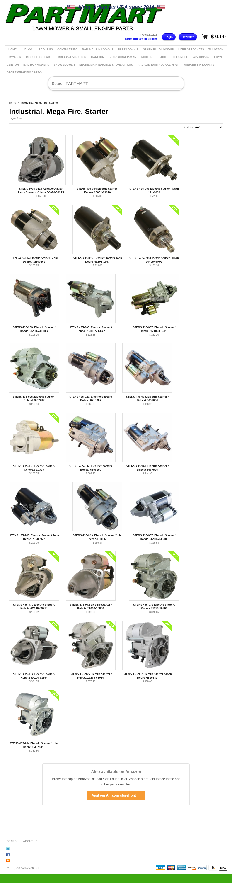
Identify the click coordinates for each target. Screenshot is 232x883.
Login (169, 37)
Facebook (8, 854)
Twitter (8, 848)
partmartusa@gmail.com (141, 38)
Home (13, 102)
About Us (30, 841)
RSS (8, 860)
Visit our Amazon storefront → (116, 795)
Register (187, 37)
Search (13, 841)
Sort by (188, 127)
